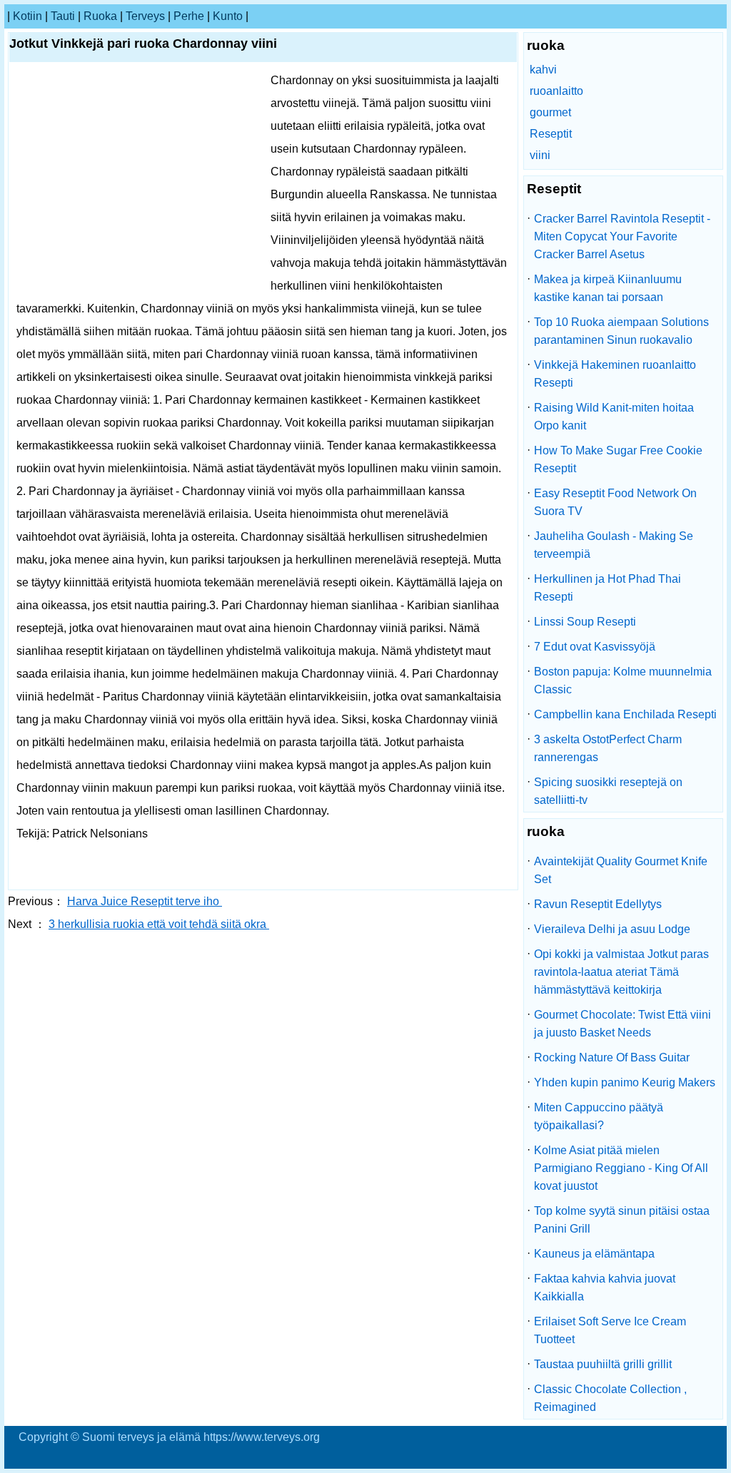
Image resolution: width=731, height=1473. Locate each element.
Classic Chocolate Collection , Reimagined (610, 1398)
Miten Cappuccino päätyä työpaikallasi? (598, 1116)
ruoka (100, 16)
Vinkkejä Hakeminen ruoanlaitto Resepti (615, 374)
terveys (145, 16)
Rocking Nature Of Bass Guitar (612, 1057)
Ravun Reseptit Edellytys (598, 904)
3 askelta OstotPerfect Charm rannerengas (608, 748)
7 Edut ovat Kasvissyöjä (594, 647)
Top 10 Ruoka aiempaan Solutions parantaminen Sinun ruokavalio (621, 331)
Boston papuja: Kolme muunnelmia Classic (623, 680)
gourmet (550, 112)
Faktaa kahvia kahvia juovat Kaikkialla (604, 1288)
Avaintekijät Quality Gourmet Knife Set (620, 870)
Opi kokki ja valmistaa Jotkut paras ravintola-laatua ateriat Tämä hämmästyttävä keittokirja (621, 972)
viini (540, 155)
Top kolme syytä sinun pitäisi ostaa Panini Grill (622, 1220)
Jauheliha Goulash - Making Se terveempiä (613, 545)
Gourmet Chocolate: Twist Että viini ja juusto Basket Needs (622, 1024)
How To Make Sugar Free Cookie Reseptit (618, 459)
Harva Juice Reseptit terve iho (144, 901)
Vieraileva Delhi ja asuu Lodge (612, 929)
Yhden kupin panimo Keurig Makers (624, 1082)
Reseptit (551, 134)
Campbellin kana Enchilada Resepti (625, 714)
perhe (188, 16)
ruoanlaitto (556, 91)
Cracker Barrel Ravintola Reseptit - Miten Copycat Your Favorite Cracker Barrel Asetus (622, 236)
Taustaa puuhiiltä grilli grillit (603, 1364)
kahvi (543, 69)
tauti (63, 16)
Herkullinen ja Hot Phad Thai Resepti (607, 588)
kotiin (27, 16)
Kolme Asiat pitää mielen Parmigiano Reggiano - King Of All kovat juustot (621, 1168)
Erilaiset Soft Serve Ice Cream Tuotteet (610, 1330)
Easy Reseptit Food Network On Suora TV (615, 502)
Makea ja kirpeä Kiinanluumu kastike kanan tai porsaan (608, 288)
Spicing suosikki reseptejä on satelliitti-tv (608, 791)
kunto (228, 16)
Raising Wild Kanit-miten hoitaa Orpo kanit (614, 417)
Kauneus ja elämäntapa (594, 1254)
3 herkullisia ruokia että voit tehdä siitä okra (159, 924)
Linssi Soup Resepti (585, 622)
